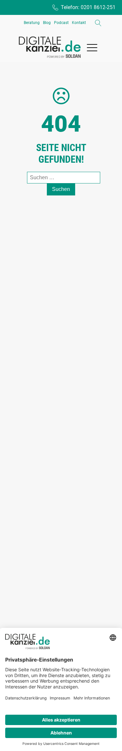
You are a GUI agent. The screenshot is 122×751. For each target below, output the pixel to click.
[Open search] (98, 23)
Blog (47, 22)
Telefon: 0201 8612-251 (88, 7)
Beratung (32, 22)
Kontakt (79, 22)
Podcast (61, 22)
